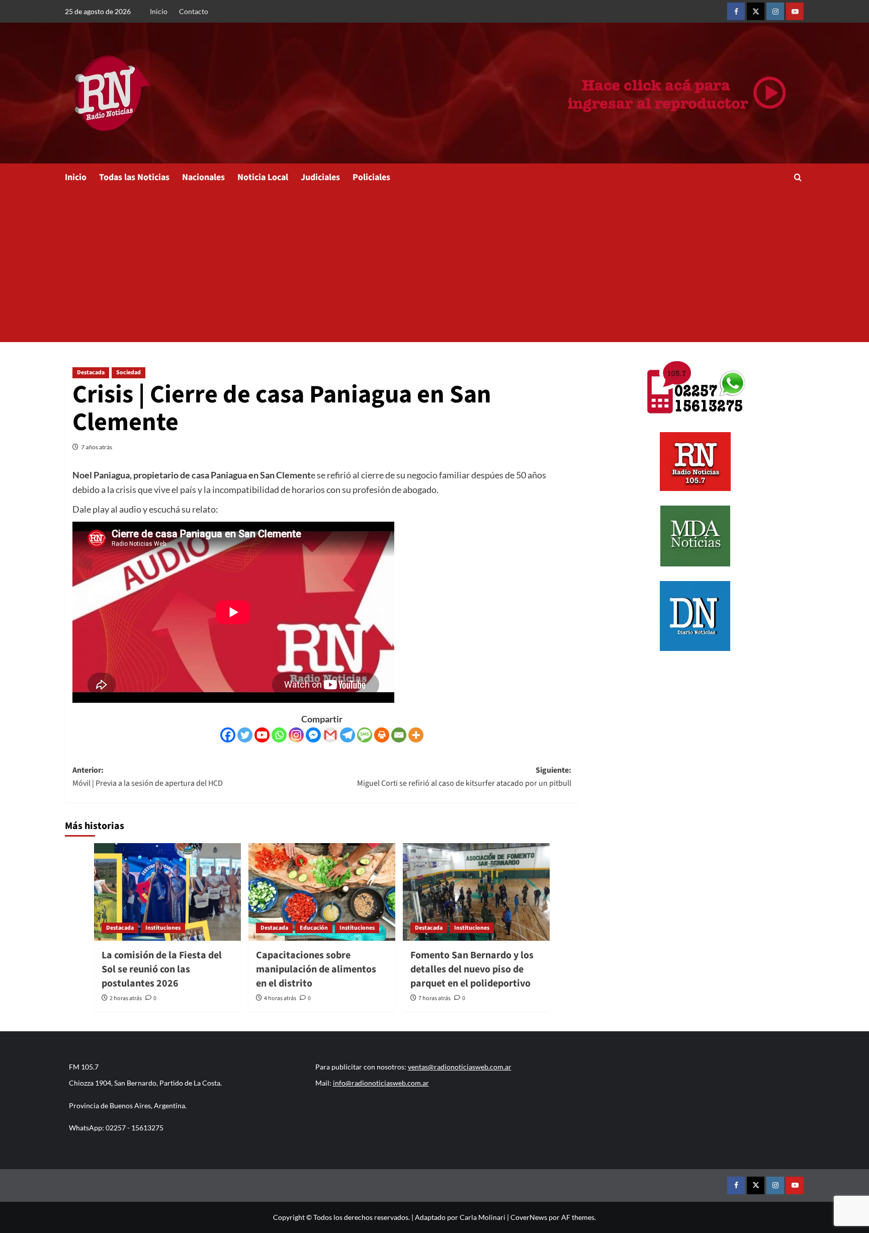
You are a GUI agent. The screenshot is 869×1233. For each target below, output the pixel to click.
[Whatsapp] (279, 735)
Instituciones (163, 928)
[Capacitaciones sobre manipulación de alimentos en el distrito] (321, 892)
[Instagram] (296, 735)
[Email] (398, 735)
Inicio (158, 11)
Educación (314, 928)
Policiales (371, 177)
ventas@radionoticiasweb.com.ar (459, 1066)
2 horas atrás (126, 998)
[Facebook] (227, 735)
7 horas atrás (434, 998)
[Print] (381, 735)
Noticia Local (262, 177)
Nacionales (203, 177)
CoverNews (528, 1217)
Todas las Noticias (134, 177)
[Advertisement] (434, 266)
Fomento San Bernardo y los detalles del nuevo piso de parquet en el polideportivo (472, 969)
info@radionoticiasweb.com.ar (381, 1083)
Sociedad (128, 372)
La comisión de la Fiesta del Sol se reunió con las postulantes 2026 (162, 969)
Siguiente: (464, 777)
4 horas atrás (280, 998)
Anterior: (147, 777)
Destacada (91, 372)
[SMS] (364, 735)
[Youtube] (262, 735)
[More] (415, 735)
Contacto (193, 11)
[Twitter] (244, 735)
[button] (798, 177)
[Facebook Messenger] (313, 735)
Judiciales (320, 177)
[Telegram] (347, 735)
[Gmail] (330, 735)
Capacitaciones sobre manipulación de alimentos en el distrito (316, 969)
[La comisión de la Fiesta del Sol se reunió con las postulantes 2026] (167, 892)
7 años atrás (96, 447)
